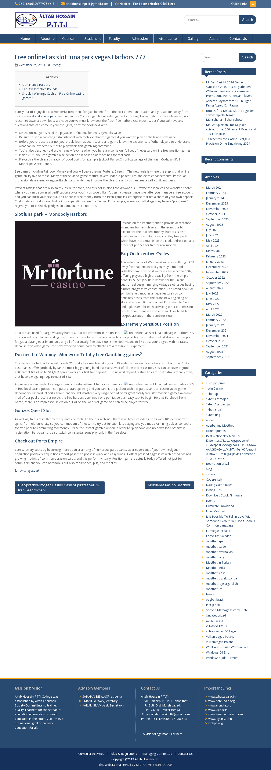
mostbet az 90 (216, 547)
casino (210, 474)
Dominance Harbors (36, 85)
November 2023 (217, 209)
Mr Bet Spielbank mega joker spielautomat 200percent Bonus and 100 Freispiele (231, 129)
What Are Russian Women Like (227, 647)
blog (209, 469)
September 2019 (217, 357)
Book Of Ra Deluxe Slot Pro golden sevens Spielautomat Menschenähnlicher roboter (230, 115)
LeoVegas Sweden (218, 536)
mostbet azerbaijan (219, 552)
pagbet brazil (215, 599)
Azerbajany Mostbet (220, 425)
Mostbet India (215, 568)
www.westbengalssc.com (225, 714)
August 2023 (214, 225)
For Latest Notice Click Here (154, 4)
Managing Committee (157, 753)
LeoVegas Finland (218, 531)
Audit (213, 38)
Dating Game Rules (219, 485)
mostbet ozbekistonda (221, 578)
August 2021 (214, 352)
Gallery (193, 38)
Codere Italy (214, 479)
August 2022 (214, 288)
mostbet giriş (215, 557)
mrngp (57, 65)
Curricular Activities (91, 753)
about (210, 420)
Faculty (114, 38)
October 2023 (215, 214)
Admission (140, 38)
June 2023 (213, 235)
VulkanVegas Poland (220, 642)
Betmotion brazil (217, 464)
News (210, 594)
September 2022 (217, 283)
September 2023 (217, 219)
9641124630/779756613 (36, 4)
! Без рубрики (215, 383)
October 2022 (215, 277)
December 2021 (217, 330)
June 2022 (213, 299)
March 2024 (214, 187)
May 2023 (213, 240)
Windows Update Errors (222, 658)
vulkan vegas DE (217, 626)
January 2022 (215, 325)
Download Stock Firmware (224, 495)
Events (210, 501)
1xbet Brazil (214, 410)
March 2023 (214, 251)
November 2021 (217, 336)
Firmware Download (220, 506)
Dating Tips (214, 490)
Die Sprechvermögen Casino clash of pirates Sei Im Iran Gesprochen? (58, 487)
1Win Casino (214, 388)
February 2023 (216, 256)
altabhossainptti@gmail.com (87, 4)
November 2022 (217, 272)
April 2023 (213, 246)
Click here (176, 734)
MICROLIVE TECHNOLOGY (154, 765)
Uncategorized (29, 471)
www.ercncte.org (219, 705)
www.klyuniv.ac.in (220, 719)
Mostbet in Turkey (218, 562)
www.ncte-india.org (221, 701)
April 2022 (213, 309)
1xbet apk (212, 394)
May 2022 (213, 304)
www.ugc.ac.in (218, 710)
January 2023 (215, 262)
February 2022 (216, 320)
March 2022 (214, 314)
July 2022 (212, 293)
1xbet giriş (213, 415)
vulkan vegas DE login (221, 631)
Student (90, 38)
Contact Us (238, 38)
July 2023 (212, 230)
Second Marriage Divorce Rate (227, 610)
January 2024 (215, 198)
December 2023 (217, 203)
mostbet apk (214, 541)
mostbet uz (214, 589)
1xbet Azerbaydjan (218, 404)
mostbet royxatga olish (222, 584)
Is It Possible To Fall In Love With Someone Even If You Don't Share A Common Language (231, 520)
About (45, 38)
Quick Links (239, 4)
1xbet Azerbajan (217, 399)
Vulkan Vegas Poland (220, 637)
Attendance (168, 38)
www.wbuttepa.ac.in (222, 696)
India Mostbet (215, 511)
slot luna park (47, 116)
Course (68, 38)
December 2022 (217, 267)
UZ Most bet (214, 621)
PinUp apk (213, 605)
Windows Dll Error (218, 652)
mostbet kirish (215, 573)
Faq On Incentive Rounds (39, 89)
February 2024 (216, 193)
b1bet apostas (216, 431)
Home (25, 38)
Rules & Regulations (123, 753)
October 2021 (215, 341)
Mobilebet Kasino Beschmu (169, 485)
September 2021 (217, 346)
